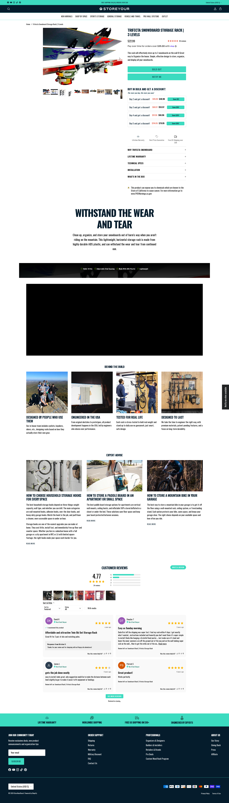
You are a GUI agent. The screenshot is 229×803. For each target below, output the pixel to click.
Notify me (156, 76)
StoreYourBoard (19, 793)
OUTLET (165, 16)
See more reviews (114, 696)
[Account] (215, 8)
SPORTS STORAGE (97, 16)
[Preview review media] (47, 595)
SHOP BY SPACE (81, 16)
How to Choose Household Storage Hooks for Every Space (53, 497)
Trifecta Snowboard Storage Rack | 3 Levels (48, 24)
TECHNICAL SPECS (135, 163)
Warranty (91, 749)
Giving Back (216, 745)
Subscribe (16, 761)
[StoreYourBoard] (114, 8)
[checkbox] (93, 608)
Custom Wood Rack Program (157, 758)
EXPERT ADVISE (114, 455)
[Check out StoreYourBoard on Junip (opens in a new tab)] (118, 701)
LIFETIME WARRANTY (137, 156)
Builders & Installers (154, 745)
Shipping (91, 740)
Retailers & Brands (153, 749)
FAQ (89, 758)
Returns (91, 745)
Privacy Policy (205, 793)
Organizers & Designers (155, 740)
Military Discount (95, 754)
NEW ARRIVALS (66, 16)
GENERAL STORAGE (114, 16)
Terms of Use (216, 793)
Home (28, 24)
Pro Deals (149, 754)
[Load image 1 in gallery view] (82, 57)
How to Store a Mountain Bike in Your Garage (172, 497)
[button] (125, 575)
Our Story (215, 740)
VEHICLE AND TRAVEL (133, 16)
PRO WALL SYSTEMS (151, 16)
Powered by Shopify (31, 793)
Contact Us (92, 763)
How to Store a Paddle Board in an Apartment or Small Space (110, 497)
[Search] (8, 8)
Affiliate (214, 754)
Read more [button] (163, 643)
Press (213, 749)
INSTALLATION (134, 169)
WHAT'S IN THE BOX (136, 176)
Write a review (178, 567)
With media (92, 608)
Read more (30, 543)
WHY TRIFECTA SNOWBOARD (140, 149)
